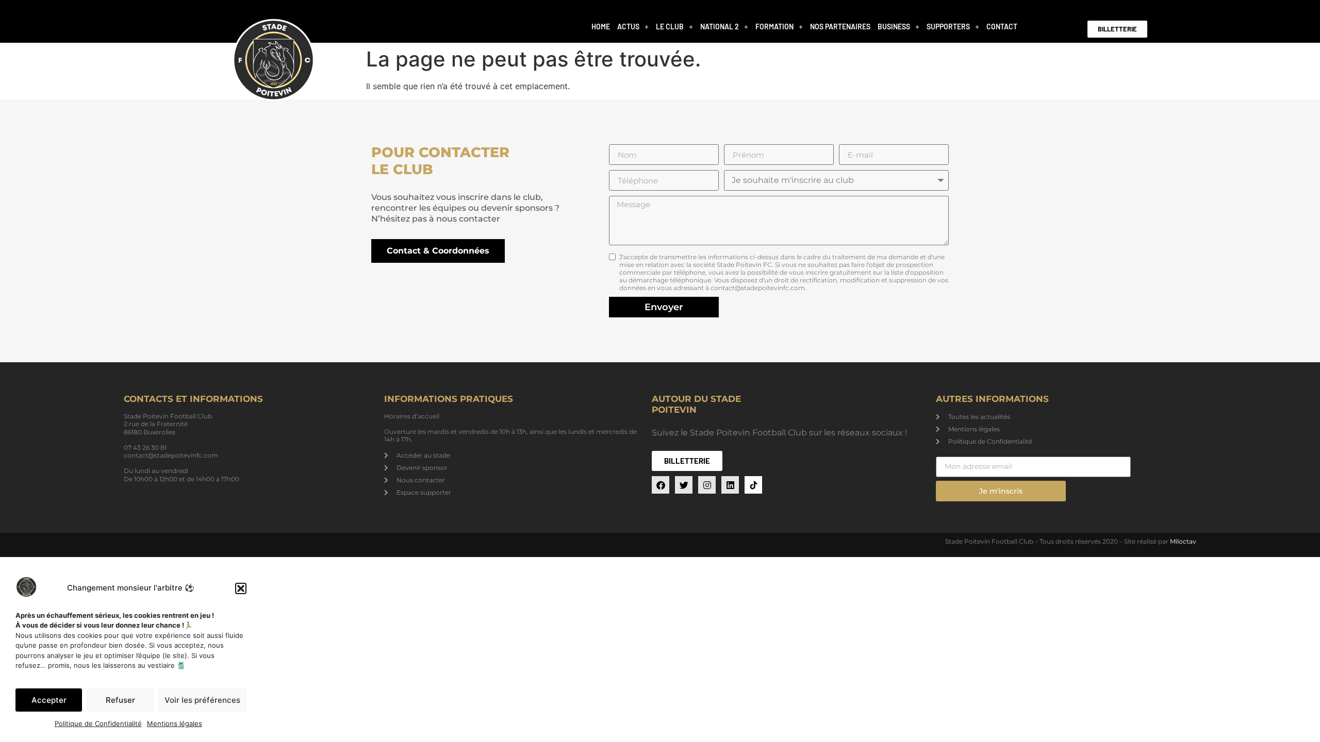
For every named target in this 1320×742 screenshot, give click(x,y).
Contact (1001, 26)
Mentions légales (174, 723)
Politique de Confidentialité (98, 723)
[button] (241, 588)
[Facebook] (660, 485)
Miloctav (1183, 541)
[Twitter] (683, 485)
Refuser (120, 700)
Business (894, 26)
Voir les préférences (202, 700)
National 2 (719, 26)
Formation (774, 26)
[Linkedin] (730, 485)
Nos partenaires (840, 26)
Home (600, 26)
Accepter (49, 700)
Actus (628, 26)
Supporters (948, 26)
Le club (670, 26)
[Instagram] (707, 485)
